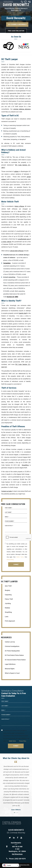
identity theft (23, 313)
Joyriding (8, 603)
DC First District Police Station (14, 655)
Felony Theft (9, 599)
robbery (16, 171)
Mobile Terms (20, 557)
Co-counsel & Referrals (17, 24)
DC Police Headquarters (12, 651)
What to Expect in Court (12, 673)
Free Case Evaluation (16, 31)
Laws (6, 616)
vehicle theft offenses (16, 251)
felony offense (19, 206)
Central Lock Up (10, 642)
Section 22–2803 (12, 297)
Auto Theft (8, 586)
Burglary (7, 590)
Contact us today (6, 491)
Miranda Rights (9, 669)
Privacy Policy (10, 559)
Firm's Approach (10, 621)
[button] (10, 865)
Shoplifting (25, 465)
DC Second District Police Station (15, 660)
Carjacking (8, 595)
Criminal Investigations (12, 646)
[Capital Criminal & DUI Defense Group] (8, 2)
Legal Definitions (10, 664)
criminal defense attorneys (22, 109)
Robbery (7, 608)
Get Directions (17, 854)
